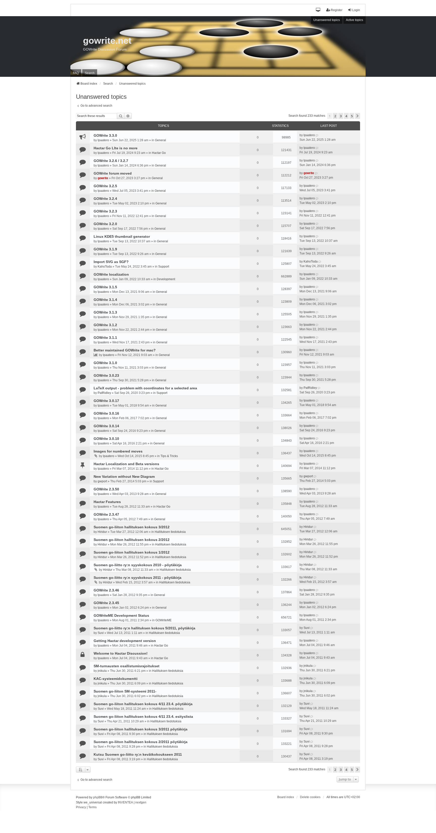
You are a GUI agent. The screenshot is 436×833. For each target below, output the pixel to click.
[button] (318, 10)
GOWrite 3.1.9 (105, 249)
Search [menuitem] (90, 73)
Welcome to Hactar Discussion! (121, 653)
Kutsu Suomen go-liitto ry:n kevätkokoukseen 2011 (138, 754)
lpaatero (103, 140)
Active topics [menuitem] (354, 20)
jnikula (102, 671)
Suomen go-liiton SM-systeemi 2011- (125, 691)
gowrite (103, 178)
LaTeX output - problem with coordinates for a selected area (145, 388)
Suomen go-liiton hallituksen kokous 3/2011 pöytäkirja (140, 729)
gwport (102, 481)
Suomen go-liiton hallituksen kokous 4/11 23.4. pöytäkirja (143, 704)
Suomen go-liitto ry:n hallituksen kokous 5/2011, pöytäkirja (144, 628)
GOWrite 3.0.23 (106, 375)
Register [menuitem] (336, 10)
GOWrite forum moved (113, 173)
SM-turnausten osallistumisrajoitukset (126, 666)
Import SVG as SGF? (111, 262)
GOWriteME (163, 620)
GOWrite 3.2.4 (105, 199)
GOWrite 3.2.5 (105, 186)
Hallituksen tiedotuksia (170, 532)
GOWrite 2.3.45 (106, 603)
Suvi (101, 633)
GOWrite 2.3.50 (106, 489)
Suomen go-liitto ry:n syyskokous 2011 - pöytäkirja (137, 578)
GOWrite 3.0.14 (106, 426)
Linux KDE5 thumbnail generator (122, 236)
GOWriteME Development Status (121, 615)
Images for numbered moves (118, 451)
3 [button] (341, 116)
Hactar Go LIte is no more (116, 148)
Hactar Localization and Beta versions (126, 464)
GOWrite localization (111, 274)
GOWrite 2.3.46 (106, 590)
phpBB (97, 797)
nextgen (140, 802)
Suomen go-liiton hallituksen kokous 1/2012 (132, 552)
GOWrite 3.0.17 (106, 401)
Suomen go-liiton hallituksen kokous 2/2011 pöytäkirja (140, 742)
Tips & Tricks (169, 456)
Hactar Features (107, 502)
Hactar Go (159, 153)
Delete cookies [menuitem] (310, 797)
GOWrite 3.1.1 (105, 338)
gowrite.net (107, 40)
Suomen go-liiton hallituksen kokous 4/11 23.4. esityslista (143, 717)
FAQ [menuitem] (76, 73)
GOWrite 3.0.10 (106, 439)
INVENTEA (125, 802)
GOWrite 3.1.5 (105, 287)
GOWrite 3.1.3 (105, 312)
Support (163, 266)
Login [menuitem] (356, 10)
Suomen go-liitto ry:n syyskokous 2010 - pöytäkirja (138, 565)
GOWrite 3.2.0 (105, 224)
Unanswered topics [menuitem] (326, 20)
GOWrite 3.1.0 (105, 363)
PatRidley (104, 393)
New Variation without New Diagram (124, 476)
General (160, 140)
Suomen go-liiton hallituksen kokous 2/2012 (132, 540)
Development (166, 279)
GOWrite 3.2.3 (105, 211)
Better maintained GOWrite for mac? (125, 350)
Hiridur (102, 532)
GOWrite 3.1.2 (105, 325)
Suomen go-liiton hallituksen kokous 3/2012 (132, 527)
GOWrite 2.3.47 (106, 514)
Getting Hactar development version (125, 641)
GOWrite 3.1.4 (105, 300)
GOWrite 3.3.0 (105, 135)
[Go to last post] (317, 135)
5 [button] (352, 116)
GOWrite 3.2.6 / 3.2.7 (111, 161)
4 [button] (346, 116)
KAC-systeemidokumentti (116, 679)
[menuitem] (81, 807)
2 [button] (335, 116)
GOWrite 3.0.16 (106, 413)
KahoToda (105, 266)
